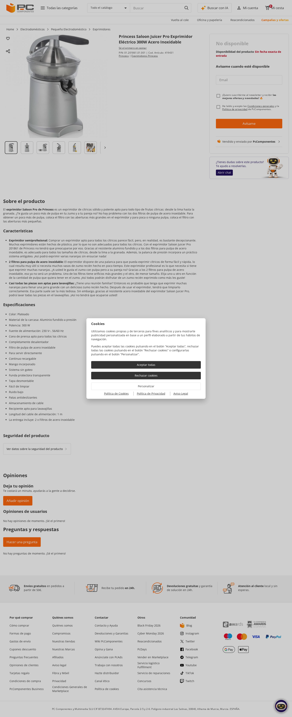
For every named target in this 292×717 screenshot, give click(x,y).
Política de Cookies (116, 393)
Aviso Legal (180, 393)
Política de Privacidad (151, 393)
